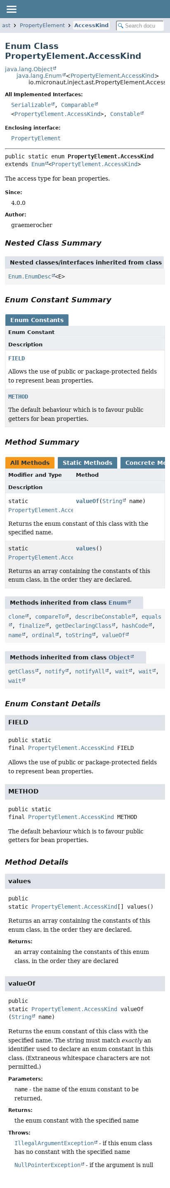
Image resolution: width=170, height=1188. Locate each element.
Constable (125, 114)
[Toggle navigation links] (11, 9)
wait (121, 671)
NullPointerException (47, 1165)
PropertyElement (42, 25)
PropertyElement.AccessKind (112, 75)
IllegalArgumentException (54, 1143)
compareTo (50, 616)
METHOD (18, 396)
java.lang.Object (28, 69)
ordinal (43, 635)
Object (119, 657)
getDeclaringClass (83, 625)
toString (78, 635)
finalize (32, 625)
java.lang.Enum (39, 75)
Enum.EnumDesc (29, 276)
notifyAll (90, 671)
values (86, 548)
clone (16, 616)
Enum (38, 164)
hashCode (135, 625)
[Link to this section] (107, 243)
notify (55, 671)
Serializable (31, 105)
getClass (21, 671)
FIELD (16, 358)
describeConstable (103, 616)
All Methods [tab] (30, 462)
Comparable (77, 105)
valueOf (87, 501)
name (14, 635)
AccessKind (91, 25)
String (112, 501)
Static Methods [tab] (87, 462)
